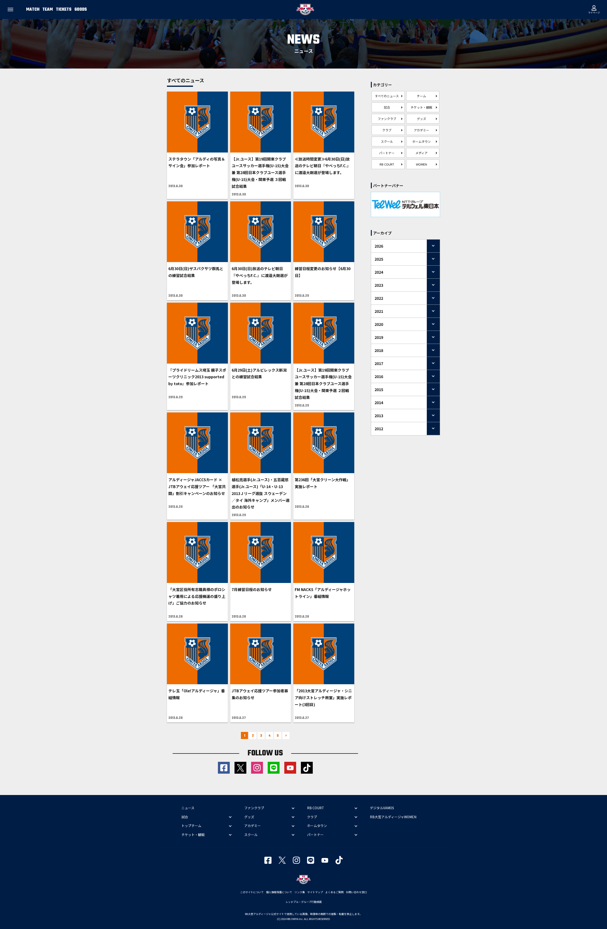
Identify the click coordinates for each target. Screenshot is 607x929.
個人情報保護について (279, 892)
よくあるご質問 (334, 892)
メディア (421, 153)
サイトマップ (315, 892)
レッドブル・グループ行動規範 (303, 902)
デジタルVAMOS (382, 807)
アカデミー (421, 130)
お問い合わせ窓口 (356, 892)
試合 (387, 107)
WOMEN (421, 164)
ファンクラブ (387, 118)
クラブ (386, 130)
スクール (387, 141)
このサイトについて (252, 892)
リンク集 (299, 892)
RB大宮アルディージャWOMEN (393, 816)
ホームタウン (421, 141)
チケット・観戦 (421, 107)
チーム (421, 96)
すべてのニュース (387, 96)
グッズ (421, 118)
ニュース (187, 807)
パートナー (387, 153)
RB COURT (387, 164)
